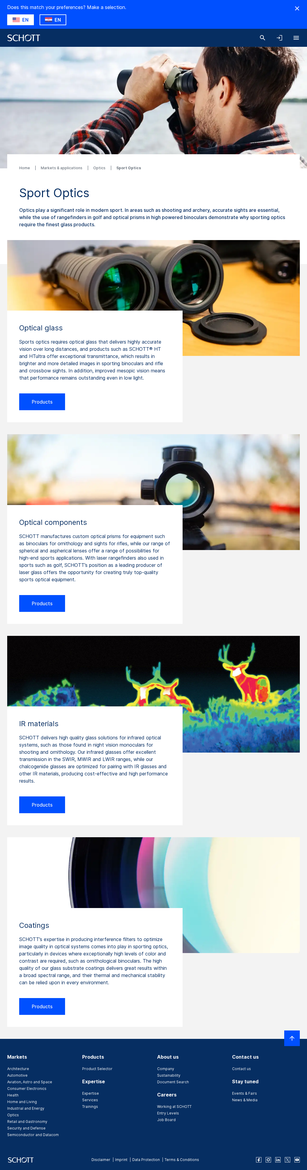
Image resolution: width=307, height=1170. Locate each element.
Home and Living (22, 1101)
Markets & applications (62, 168)
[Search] (262, 37)
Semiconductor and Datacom (33, 1134)
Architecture (18, 1068)
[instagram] (268, 1159)
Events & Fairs (244, 1093)
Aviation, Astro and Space (29, 1082)
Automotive (17, 1075)
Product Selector (97, 1068)
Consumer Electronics (26, 1088)
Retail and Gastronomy (27, 1121)
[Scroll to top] (292, 1038)
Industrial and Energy (25, 1108)
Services (90, 1100)
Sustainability (168, 1075)
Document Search (173, 1082)
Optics (99, 168)
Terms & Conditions (182, 1159)
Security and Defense (26, 1128)
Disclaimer (100, 1159)
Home (25, 168)
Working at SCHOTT (174, 1106)
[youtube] (297, 1159)
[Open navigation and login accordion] (279, 37)
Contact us (241, 1068)
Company (165, 1068)
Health (13, 1095)
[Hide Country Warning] (297, 8)
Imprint (121, 1159)
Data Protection (146, 1159)
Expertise (90, 1093)
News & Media (245, 1100)
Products (42, 402)
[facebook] (258, 1159)
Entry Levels (168, 1113)
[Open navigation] (296, 37)
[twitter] (287, 1159)
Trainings (90, 1106)
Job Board (166, 1119)
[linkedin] (278, 1159)
